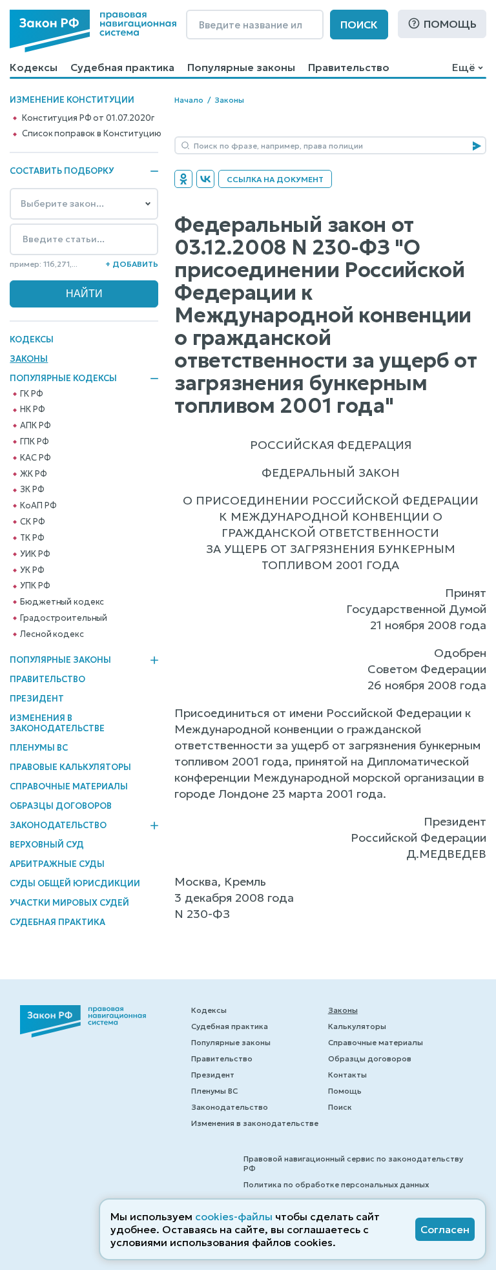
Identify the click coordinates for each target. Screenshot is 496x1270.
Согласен (445, 1229)
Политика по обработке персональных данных (336, 1184)
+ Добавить (131, 264)
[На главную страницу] (93, 31)
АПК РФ (35, 426)
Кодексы (33, 67)
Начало (188, 100)
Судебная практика (122, 67)
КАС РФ (35, 458)
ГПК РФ (34, 442)
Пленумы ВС (39, 747)
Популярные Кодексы (63, 378)
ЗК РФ (32, 489)
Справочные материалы (69, 786)
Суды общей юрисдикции (75, 883)
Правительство (348, 67)
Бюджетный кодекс (62, 602)
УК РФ (32, 570)
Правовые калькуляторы (70, 767)
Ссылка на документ (275, 179)
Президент (37, 698)
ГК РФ (31, 394)
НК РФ (32, 409)
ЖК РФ (33, 474)
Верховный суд (47, 844)
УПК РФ (35, 586)
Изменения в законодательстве (57, 723)
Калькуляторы (357, 1026)
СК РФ (32, 522)
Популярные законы (241, 67)
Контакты (347, 1074)
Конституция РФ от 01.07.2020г (88, 118)
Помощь (450, 23)
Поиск (359, 24)
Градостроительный (63, 618)
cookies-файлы (234, 1216)
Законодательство (58, 825)
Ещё (463, 67)
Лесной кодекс (51, 634)
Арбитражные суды (57, 864)
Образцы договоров (61, 805)
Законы (29, 358)
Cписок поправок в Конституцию (91, 134)
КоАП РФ (38, 506)
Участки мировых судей (69, 902)
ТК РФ (32, 538)
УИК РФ (35, 554)
